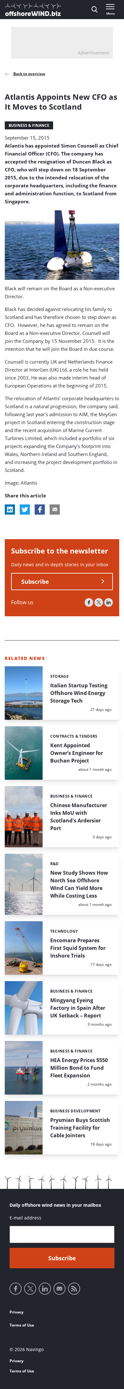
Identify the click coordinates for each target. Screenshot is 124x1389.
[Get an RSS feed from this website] (74, 1289)
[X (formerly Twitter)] (98, 602)
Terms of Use (22, 1325)
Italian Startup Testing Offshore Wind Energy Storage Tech (78, 693)
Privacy (17, 1312)
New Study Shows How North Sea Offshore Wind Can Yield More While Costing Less (79, 884)
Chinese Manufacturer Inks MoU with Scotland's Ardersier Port (78, 817)
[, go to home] (33, 9)
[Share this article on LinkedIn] (10, 509)
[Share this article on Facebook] (40, 509)
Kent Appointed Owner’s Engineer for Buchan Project (76, 753)
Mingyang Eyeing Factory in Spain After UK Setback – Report (77, 1008)
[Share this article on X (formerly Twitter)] (25, 509)
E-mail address (25, 1218)
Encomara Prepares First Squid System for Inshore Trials (78, 948)
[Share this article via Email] (55, 509)
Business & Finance (29, 125)
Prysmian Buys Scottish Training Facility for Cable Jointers (80, 1128)
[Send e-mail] (59, 1289)
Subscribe (35, 581)
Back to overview (28, 73)
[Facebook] (89, 602)
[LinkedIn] (108, 602)
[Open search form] (94, 9)
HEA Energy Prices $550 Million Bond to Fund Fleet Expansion (79, 1068)
